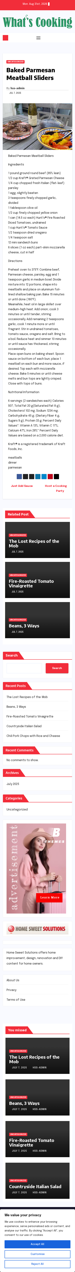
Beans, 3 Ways (24, 625)
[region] (37, 1240)
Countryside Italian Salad (24, 726)
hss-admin (18, 88)
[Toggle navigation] (38, 37)
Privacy (11, 990)
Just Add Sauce (21, 486)
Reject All (37, 1264)
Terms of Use (16, 999)
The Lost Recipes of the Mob (34, 543)
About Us (13, 980)
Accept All (37, 1244)
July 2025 (13, 784)
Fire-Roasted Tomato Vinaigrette (31, 583)
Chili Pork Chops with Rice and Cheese (33, 736)
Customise (38, 1254)
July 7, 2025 (20, 1068)
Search (12, 655)
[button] (70, 37)
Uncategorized (15, 62)
